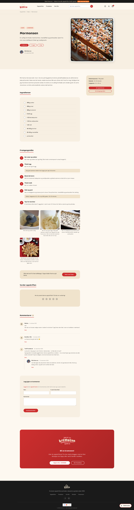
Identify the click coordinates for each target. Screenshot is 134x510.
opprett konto (34, 387)
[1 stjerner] (43, 299)
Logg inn (26, 387)
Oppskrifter (40, 6)
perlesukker (30, 136)
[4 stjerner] (53, 299)
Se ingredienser (100, 88)
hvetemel (31, 110)
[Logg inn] (108, 6)
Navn (25, 389)
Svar (26, 330)
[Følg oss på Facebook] (65, 498)
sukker (30, 102)
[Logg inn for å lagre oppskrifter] (105, 6)
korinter (31, 128)
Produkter (49, 6)
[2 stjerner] (46, 299)
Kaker (28, 11)
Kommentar (26, 396)
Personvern (81, 494)
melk (29, 125)
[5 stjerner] (56, 299)
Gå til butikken (78, 463)
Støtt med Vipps (69, 274)
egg (29, 114)
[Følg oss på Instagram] (68, 498)
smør (30, 106)
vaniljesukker (32, 121)
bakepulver (32, 117)
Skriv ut (25, 45)
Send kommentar (30, 410)
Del (41, 45)
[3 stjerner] (50, 299)
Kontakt (74, 494)
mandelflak (32, 132)
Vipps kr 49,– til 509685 (59, 463)
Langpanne (30, 27)
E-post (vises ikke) (55, 389)
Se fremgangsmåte (100, 91)
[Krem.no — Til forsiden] (23, 6)
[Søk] (91, 6)
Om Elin (56, 6)
